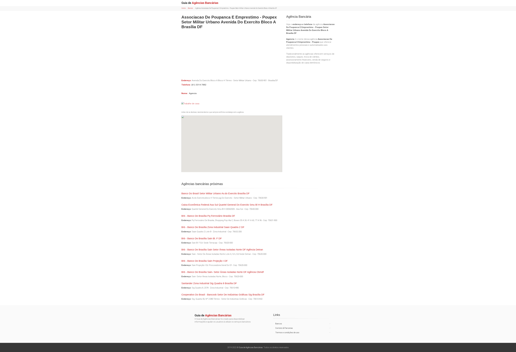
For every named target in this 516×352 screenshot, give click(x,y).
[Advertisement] (231, 52)
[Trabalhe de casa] (231, 103)
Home (183, 8)
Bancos (190, 8)
